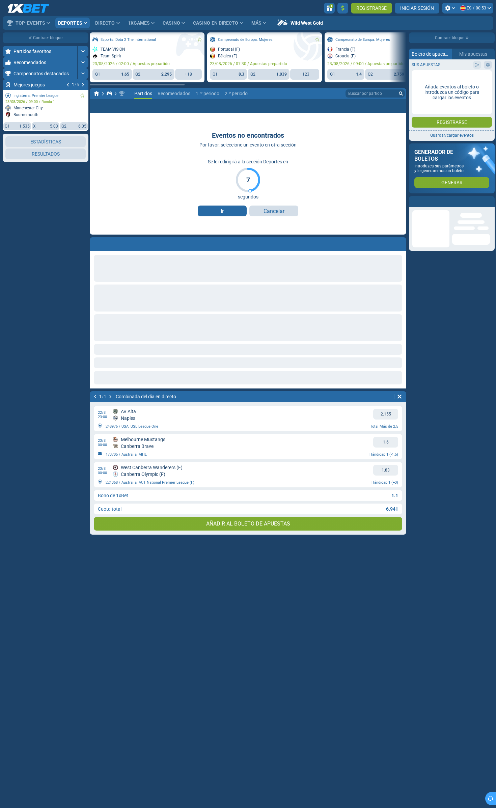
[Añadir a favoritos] (82, 95)
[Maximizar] (82, 51)
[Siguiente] (83, 84)
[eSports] (109, 93)
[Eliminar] (399, 243)
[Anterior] (68, 84)
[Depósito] (342, 8)
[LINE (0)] (96, 93)
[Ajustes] (450, 8)
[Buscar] (401, 93)
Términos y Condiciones (456, 135)
